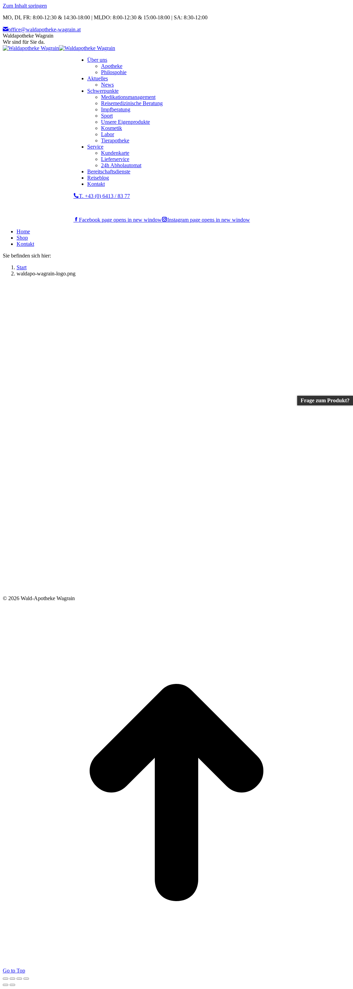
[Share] (12, 979)
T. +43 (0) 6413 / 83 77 (104, 196)
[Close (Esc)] (5, 979)
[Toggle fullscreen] (19, 979)
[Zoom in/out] (26, 979)
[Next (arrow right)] (12, 985)
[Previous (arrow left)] (5, 985)
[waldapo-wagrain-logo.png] (158, 592)
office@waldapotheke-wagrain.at (44, 29)
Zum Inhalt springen (25, 6)
